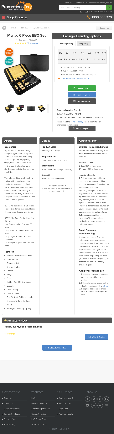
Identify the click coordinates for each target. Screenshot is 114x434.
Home (4, 28)
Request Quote (83, 94)
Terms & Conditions (12, 413)
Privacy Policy (9, 424)
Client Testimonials (11, 408)
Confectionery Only (67, 398)
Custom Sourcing (38, 413)
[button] (96, 337)
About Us (68, 2)
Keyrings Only (65, 403)
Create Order (83, 88)
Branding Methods (39, 403)
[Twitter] (93, 399)
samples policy (77, 121)
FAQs (33, 398)
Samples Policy (10, 419)
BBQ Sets (24, 28)
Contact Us (80, 2)
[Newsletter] (106, 405)
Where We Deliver (39, 424)
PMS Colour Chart (38, 419)
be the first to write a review (57, 348)
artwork (106, 285)
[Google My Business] (106, 399)
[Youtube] (100, 405)
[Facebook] (87, 399)
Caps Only (63, 408)
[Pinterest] (100, 399)
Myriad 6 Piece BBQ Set (41, 28)
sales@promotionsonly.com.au (100, 2)
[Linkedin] (93, 405)
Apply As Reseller (66, 413)
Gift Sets (13, 28)
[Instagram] (87, 405)
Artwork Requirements (40, 408)
